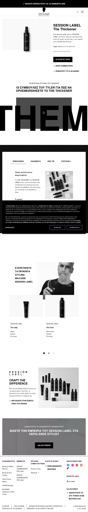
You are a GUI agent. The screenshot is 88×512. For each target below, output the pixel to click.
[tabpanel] (44, 198)
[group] (44, 326)
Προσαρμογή (10, 227)
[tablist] (44, 353)
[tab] (18, 161)
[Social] (68, 465)
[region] (44, 217)
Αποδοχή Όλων (75, 227)
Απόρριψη (57, 227)
